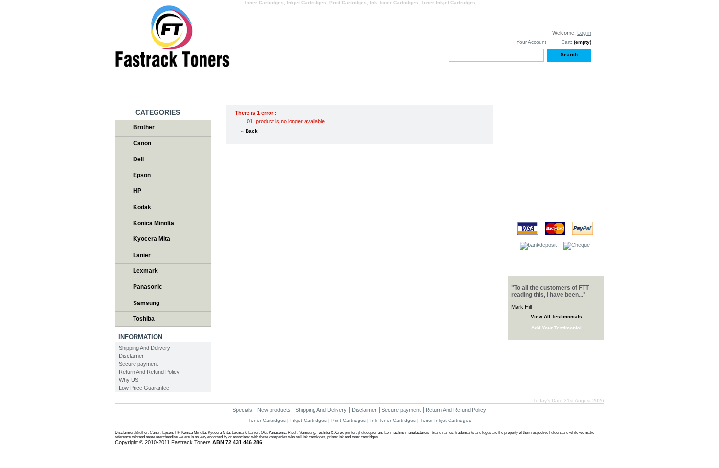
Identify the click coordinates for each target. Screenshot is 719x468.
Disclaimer (131, 356)
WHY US (258, 83)
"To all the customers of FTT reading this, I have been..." (550, 291)
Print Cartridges (348, 420)
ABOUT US (353, 83)
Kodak (142, 207)
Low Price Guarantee (144, 388)
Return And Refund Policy (149, 371)
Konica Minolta (153, 223)
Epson (142, 175)
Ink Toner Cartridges (393, 420)
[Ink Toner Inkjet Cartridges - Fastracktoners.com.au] (172, 64)
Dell (138, 159)
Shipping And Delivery (144, 348)
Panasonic (147, 286)
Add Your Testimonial (556, 327)
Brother (144, 127)
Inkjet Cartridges (308, 420)
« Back (249, 131)
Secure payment (138, 364)
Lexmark (145, 270)
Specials (242, 410)
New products (274, 410)
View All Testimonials (556, 316)
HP (137, 190)
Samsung (146, 303)
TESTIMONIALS (544, 83)
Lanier (142, 255)
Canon (142, 143)
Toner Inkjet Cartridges (445, 420)
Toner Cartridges (267, 420)
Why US (128, 380)
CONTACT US (449, 83)
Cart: (567, 42)
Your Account (531, 42)
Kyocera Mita (151, 238)
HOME (163, 83)
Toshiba (144, 318)
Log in (584, 33)
